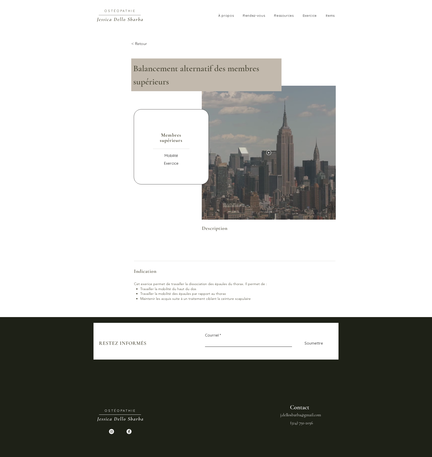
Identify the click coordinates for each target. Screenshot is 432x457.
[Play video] (268, 152)
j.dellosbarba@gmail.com (300, 415)
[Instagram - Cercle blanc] (111, 431)
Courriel (212, 335)
